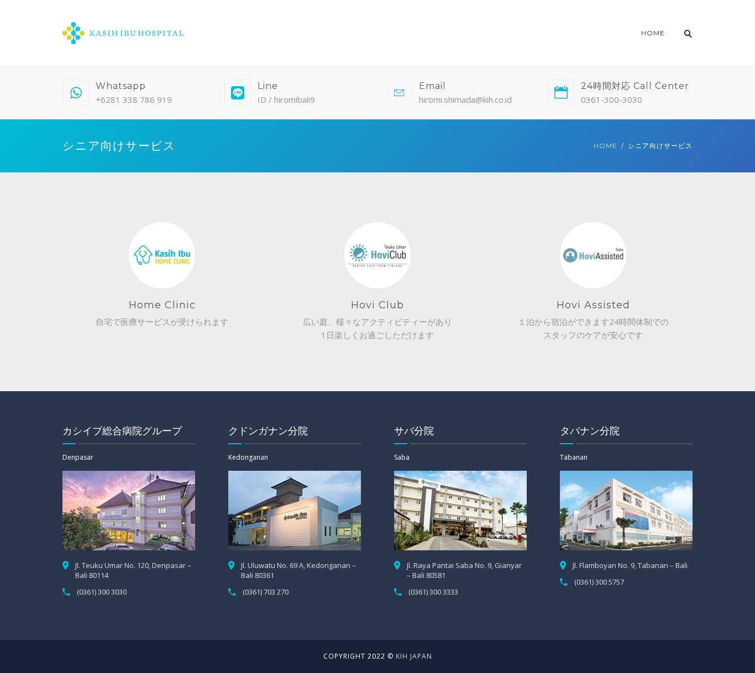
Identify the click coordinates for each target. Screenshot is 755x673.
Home (653, 33)
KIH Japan (414, 656)
